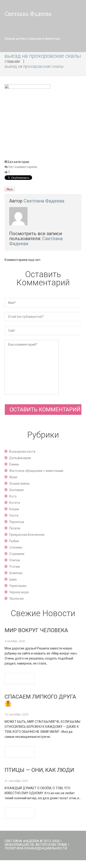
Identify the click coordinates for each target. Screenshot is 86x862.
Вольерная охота (22, 451)
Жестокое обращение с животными (36, 471)
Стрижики (16, 554)
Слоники (15, 547)
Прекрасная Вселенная (26, 534)
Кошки (14, 509)
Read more (19, 678)
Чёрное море (19, 592)
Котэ (13, 496)
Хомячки (15, 573)
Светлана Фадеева (44, 201)
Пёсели (14, 528)
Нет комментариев (22, 167)
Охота (13, 515)
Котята (14, 503)
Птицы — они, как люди (39, 770)
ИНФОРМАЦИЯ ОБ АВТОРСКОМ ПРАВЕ (36, 845)
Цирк (13, 579)
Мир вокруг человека (36, 630)
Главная (12, 61)
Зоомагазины (19, 483)
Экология (16, 598)
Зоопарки (16, 490)
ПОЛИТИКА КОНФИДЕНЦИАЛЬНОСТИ (36, 848)
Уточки (14, 566)
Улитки (14, 560)
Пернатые (16, 522)
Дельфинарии (20, 458)
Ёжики (14, 464)
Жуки (13, 477)
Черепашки (17, 586)
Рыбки (14, 541)
